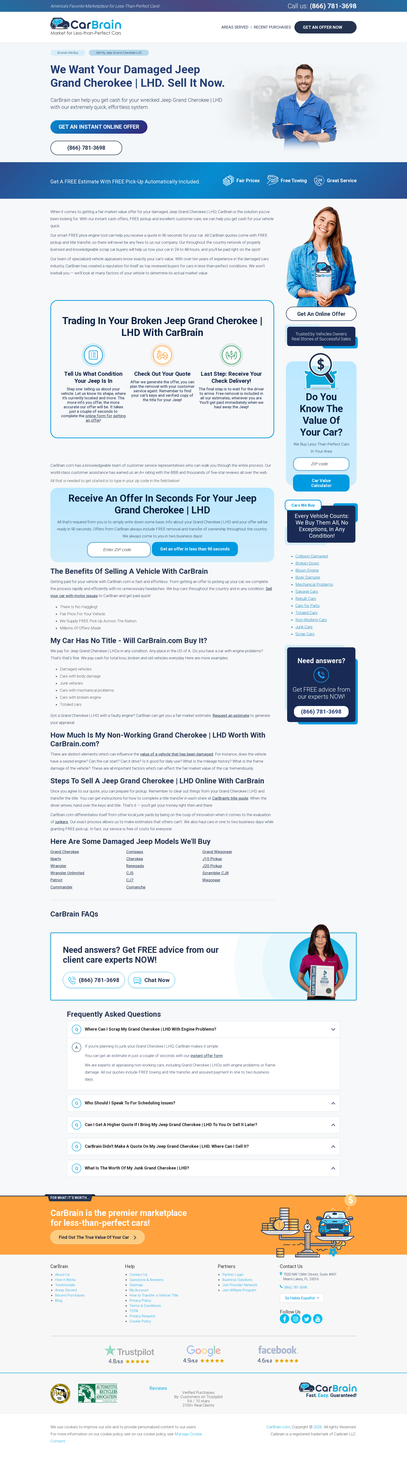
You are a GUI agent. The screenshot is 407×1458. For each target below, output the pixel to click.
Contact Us (138, 1274)
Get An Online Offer (321, 314)
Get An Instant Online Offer (99, 127)
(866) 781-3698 (333, 6)
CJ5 (130, 873)
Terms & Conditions (145, 1306)
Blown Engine (307, 570)
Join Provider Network (239, 1285)
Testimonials (65, 1285)
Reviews (158, 1388)
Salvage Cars (306, 591)
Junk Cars (304, 626)
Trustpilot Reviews (129, 1354)
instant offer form (207, 1055)
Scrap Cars (304, 634)
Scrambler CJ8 (215, 873)
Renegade (135, 865)
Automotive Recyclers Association (97, 1393)
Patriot (56, 880)
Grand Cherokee (64, 851)
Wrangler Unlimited (67, 873)
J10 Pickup (212, 858)
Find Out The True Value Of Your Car (94, 1237)
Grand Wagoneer (217, 851)
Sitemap (136, 1285)
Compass (134, 851)
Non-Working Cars (311, 619)
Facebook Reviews (278, 1354)
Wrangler (58, 865)
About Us (62, 1274)
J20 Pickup (212, 865)
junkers (61, 821)
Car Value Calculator (321, 483)
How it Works (65, 1280)
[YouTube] (317, 1318)
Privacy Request (142, 1316)
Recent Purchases (272, 27)
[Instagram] (295, 1318)
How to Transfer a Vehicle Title (154, 1295)
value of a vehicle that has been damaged (176, 754)
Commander (61, 887)
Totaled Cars (306, 612)
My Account (139, 1290)
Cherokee (134, 858)
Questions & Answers (146, 1280)
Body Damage (307, 577)
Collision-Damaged (311, 556)
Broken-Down (307, 563)
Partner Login (233, 1274)
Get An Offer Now (322, 27)
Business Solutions (237, 1280)
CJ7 (130, 880)
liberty (55, 858)
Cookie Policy (140, 1321)
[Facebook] (284, 1318)
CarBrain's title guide (230, 798)
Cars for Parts (307, 605)
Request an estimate (231, 715)
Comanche (135, 887)
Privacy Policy (140, 1300)
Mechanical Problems (314, 584)
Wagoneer (211, 880)
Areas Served (234, 27)
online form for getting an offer (105, 418)
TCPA (134, 1311)
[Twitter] (306, 1318)
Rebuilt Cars (305, 598)
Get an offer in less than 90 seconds (195, 548)
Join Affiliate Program (239, 1290)
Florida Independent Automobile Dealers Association (60, 1394)
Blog (58, 1300)
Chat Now (157, 980)
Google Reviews (203, 1354)
